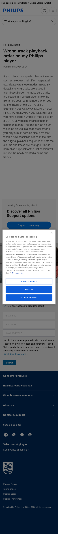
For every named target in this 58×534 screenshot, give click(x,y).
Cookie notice (18, 273)
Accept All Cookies (28, 297)
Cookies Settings (29, 281)
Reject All (29, 289)
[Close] (51, 232)
